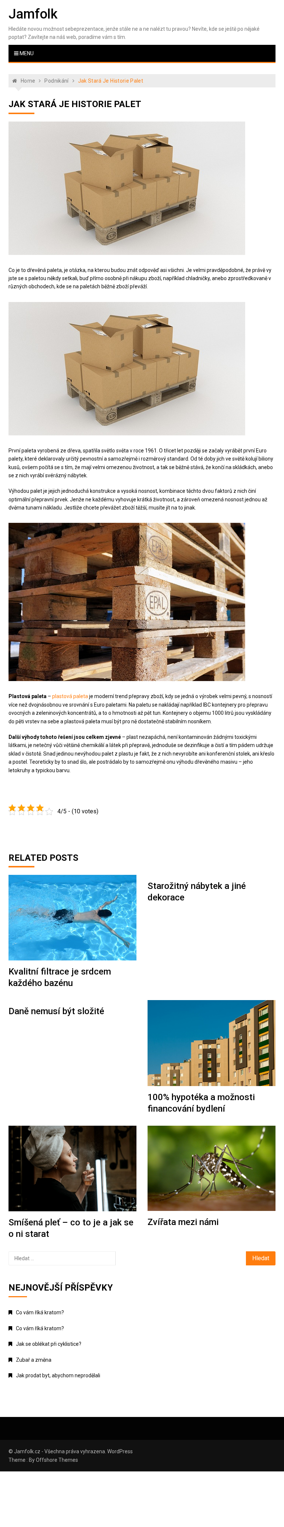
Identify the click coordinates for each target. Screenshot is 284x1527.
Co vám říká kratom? (40, 1312)
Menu (26, 53)
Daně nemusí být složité (56, 1011)
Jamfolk (33, 14)
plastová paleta (70, 696)
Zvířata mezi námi (183, 1222)
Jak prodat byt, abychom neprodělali (58, 1375)
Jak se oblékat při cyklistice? (48, 1344)
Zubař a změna (33, 1360)
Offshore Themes (57, 1460)
